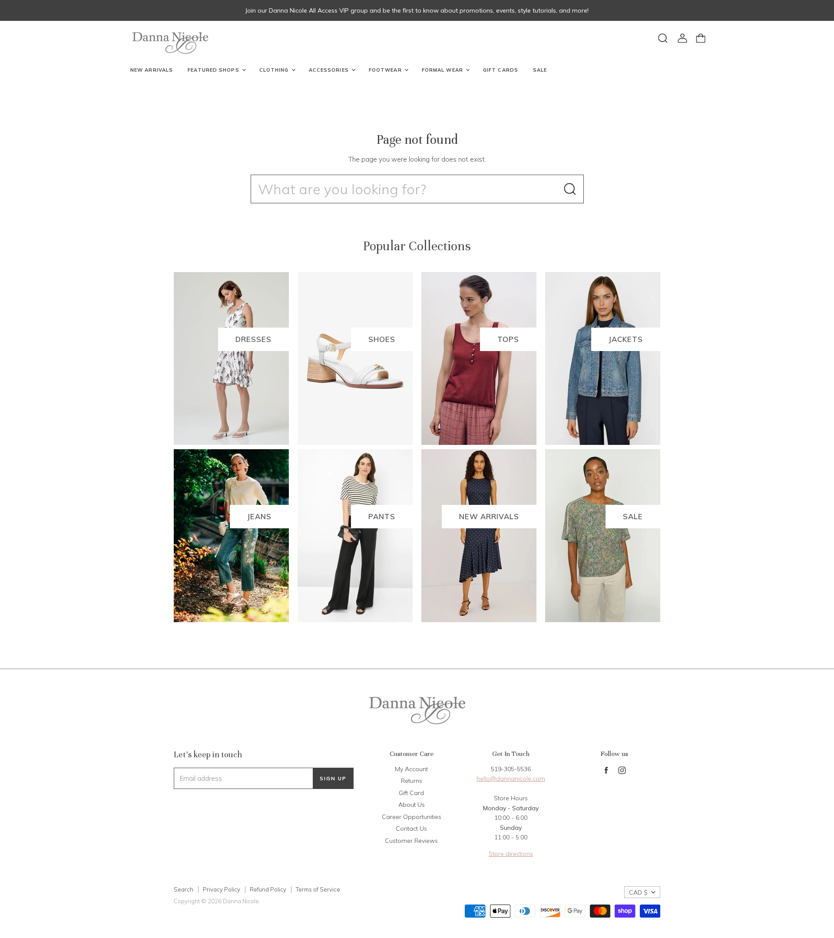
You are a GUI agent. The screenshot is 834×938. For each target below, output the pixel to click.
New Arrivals (151, 70)
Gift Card (411, 793)
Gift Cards (500, 70)
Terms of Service (318, 889)
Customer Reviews (411, 841)
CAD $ (638, 892)
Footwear (386, 70)
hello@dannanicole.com (511, 778)
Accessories (330, 70)
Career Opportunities (411, 817)
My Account (411, 769)
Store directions (511, 854)
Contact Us (411, 828)
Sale (540, 70)
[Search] (570, 189)
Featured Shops (214, 70)
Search (183, 889)
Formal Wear (443, 70)
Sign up (333, 778)
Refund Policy (268, 889)
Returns (411, 781)
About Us (411, 805)
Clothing (275, 70)
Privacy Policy (221, 889)
